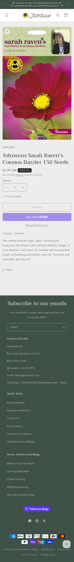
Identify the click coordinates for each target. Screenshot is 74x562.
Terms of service (30, 555)
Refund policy (48, 549)
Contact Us (13, 418)
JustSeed (15, 549)
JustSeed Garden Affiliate (21, 441)
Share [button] (9, 269)
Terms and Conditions (19, 434)
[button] (7, 15)
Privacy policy (64, 549)
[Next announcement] (67, 4)
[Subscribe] (63, 327)
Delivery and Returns (18, 410)
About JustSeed (15, 402)
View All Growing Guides (21, 495)
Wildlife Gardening (17, 487)
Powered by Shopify (29, 549)
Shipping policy (48, 555)
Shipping (19, 175)
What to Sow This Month (21, 463)
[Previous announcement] (6, 4)
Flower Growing (16, 479)
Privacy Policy (14, 426)
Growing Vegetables (18, 471)
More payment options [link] (37, 225)
